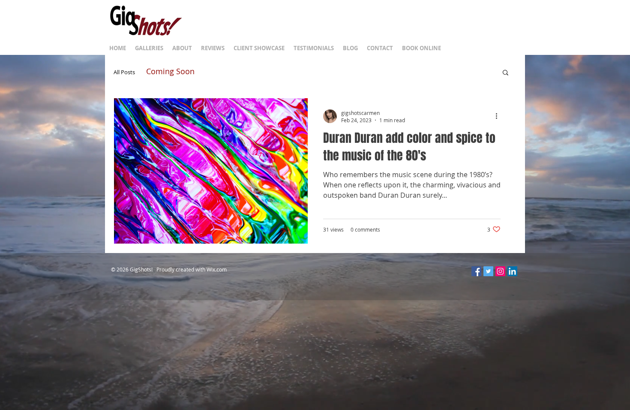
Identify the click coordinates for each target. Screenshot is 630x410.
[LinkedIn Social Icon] (512, 271)
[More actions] (499, 116)
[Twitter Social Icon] (488, 271)
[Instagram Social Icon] (500, 271)
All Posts (124, 72)
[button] (505, 73)
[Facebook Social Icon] (476, 271)
